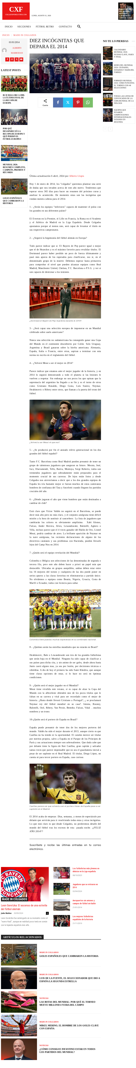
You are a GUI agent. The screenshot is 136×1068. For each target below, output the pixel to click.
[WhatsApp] (88, 102)
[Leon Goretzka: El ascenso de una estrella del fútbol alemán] (25, 884)
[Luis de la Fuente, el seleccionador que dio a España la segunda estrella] (19, 978)
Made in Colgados (24, 35)
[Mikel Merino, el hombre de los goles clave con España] (19, 1025)
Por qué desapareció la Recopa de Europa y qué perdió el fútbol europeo (14, 133)
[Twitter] (17, 59)
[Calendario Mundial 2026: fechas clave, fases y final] (108, 53)
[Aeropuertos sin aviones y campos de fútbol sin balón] (61, 905)
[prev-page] (105, 129)
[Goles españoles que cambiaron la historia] (14, 187)
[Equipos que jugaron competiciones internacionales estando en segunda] (108, 115)
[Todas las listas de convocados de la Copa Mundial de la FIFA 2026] (108, 99)
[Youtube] (21, 59)
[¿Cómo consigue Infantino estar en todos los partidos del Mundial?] (19, 1049)
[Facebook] (7, 59)
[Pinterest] (78, 102)
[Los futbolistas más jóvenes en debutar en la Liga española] (61, 873)
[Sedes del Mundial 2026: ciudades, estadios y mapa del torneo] (108, 68)
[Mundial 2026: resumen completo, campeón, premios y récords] (14, 153)
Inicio (6, 35)
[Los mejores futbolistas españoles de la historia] (61, 921)
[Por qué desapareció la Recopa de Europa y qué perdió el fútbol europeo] (14, 117)
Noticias (43, 998)
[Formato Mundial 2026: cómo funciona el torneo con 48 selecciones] (108, 84)
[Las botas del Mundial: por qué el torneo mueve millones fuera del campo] (19, 1002)
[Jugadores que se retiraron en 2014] (61, 889)
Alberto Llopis (76, 176)
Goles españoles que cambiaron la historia (13, 200)
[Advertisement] (65, 143)
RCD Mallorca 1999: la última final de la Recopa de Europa (14, 99)
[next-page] (110, 129)
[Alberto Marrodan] (5, 50)
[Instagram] (12, 59)
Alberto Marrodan (17, 50)
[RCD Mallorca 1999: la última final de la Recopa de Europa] (14, 84)
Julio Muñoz (6, 913)
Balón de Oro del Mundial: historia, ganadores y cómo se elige (125, 13)
